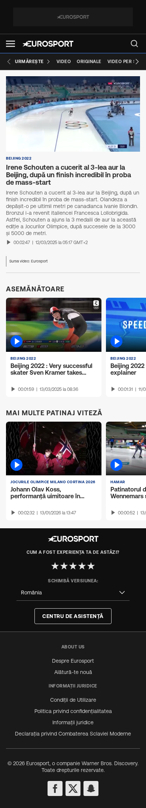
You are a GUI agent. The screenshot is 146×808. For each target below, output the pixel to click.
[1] (55, 565)
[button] (10, 44)
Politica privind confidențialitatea (73, 711)
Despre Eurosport (73, 661)
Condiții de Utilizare (73, 700)
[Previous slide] (9, 62)
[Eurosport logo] (47, 44)
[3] (73, 565)
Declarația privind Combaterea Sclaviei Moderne (73, 734)
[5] (90, 565)
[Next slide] (137, 62)
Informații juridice (73, 722)
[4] (81, 565)
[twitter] (73, 788)
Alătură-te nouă (73, 672)
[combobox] (73, 593)
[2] (64, 565)
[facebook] (55, 788)
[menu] (134, 43)
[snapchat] (90, 788)
